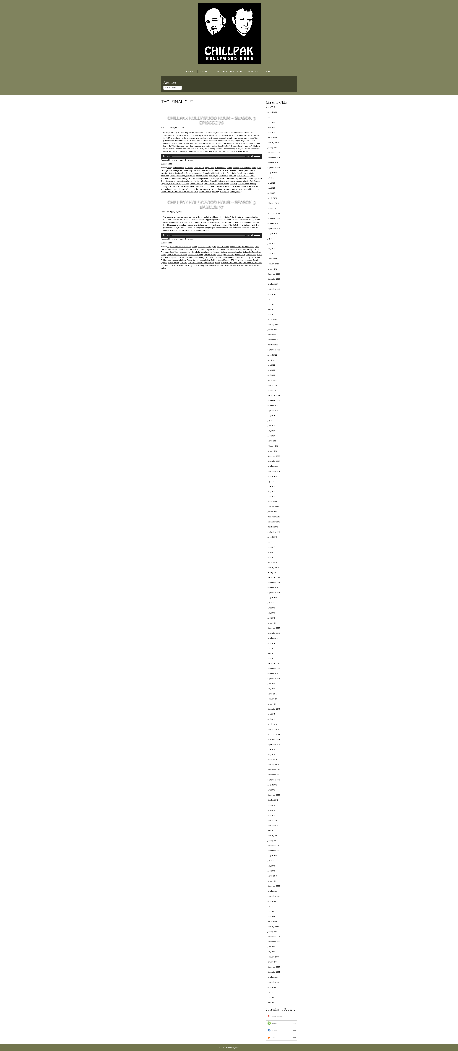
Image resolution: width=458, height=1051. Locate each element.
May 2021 (271, 431)
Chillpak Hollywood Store (229, 71)
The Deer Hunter (239, 186)
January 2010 (273, 881)
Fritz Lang (165, 252)
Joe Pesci (252, 252)
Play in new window (175, 160)
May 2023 (271, 309)
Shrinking (233, 184)
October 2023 (273, 284)
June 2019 (271, 547)
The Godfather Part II (169, 189)
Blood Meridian (223, 246)
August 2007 (272, 987)
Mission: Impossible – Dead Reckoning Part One (227, 178)
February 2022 (273, 385)
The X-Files (242, 189)
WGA (196, 192)
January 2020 (273, 512)
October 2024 (273, 223)
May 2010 (271, 866)
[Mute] (252, 156)
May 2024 (271, 249)
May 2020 (271, 491)
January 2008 (273, 962)
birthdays (164, 170)
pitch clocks (230, 181)
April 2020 (271, 496)
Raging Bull (248, 181)
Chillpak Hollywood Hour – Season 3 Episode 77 (211, 204)
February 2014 (273, 764)
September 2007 (274, 982)
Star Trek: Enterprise (195, 263)
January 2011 (273, 840)
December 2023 (274, 274)
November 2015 (274, 709)
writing (238, 192)
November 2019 (274, 522)
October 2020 (273, 466)
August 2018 (272, 598)
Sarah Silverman (210, 184)
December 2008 (274, 936)
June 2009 (271, 911)
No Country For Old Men (250, 257)
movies (178, 181)
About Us (190, 71)
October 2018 (273, 587)
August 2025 (272, 173)
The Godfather (252, 186)
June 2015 (271, 714)
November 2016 (274, 668)
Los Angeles (223, 176)
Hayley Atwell (237, 173)
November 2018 (274, 582)
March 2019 (272, 562)
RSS (170, 164)
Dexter (222, 249)
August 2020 (272, 476)
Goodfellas (174, 252)
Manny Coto (240, 254)
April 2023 (271, 314)
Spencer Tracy (243, 184)
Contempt (181, 249)
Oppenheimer (187, 181)
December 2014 (274, 734)
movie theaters (169, 181)
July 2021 (271, 421)
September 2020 (274, 471)
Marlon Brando (243, 176)
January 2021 (273, 451)
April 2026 (271, 132)
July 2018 (271, 603)
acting (169, 168)
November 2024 (274, 218)
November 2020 (274, 461)
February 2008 (273, 957)
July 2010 (271, 861)
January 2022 (273, 390)
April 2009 (271, 916)
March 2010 (272, 876)
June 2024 (271, 244)
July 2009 (271, 906)
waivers (190, 192)
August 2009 (272, 901)
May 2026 (271, 127)
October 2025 (273, 163)
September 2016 (274, 679)
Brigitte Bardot (248, 246)
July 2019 (271, 542)
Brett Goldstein (202, 170)
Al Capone (189, 168)
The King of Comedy (186, 189)
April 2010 (271, 871)
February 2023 (273, 324)
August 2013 (272, 785)
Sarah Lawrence (246, 260)
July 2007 (271, 992)
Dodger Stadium (175, 173)
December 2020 (274, 456)
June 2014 (271, 749)
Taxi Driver (210, 186)
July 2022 (271, 360)
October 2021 (273, 405)
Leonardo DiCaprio (195, 254)
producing (239, 181)
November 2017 (274, 633)
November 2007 (274, 972)
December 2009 (274, 886)
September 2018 (274, 593)
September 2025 (274, 168)
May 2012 (271, 810)
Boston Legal (174, 170)
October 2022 (273, 345)
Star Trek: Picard (182, 186)
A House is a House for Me (180, 246)
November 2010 (274, 850)
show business (223, 184)
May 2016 (271, 689)
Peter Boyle (209, 181)
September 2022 (274, 350)
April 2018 (271, 618)
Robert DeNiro (175, 184)
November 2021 (274, 400)
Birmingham (256, 168)
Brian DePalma (215, 170)
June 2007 (271, 997)
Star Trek (171, 186)
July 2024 (271, 238)
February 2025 (273, 203)
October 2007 (273, 977)
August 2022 (272, 355)
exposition (198, 173)
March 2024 (272, 259)
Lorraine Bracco (210, 254)
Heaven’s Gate (248, 173)
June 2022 (271, 365)
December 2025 (274, 152)
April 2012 (271, 815)
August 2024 (272, 233)
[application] (211, 156)
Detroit (252, 170)
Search (269, 71)
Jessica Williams (202, 176)
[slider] (257, 156)
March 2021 (272, 441)
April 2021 (271, 436)
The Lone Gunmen (202, 189)
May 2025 (271, 188)
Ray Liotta (200, 260)
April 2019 (271, 557)
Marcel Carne (251, 254)
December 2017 (274, 628)
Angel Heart (209, 168)
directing (164, 173)
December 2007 (274, 967)
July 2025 (271, 178)
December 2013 (274, 770)
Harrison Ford (225, 173)
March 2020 (272, 501)
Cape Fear (233, 170)
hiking (193, 252)
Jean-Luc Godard (241, 252)
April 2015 (271, 719)
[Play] (164, 156)
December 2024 (274, 213)
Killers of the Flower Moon (177, 254)
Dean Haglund (243, 170)
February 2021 (273, 446)
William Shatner (205, 192)
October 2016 (273, 673)
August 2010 (272, 856)
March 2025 (272, 198)
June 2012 (271, 805)
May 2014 (271, 754)
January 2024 (273, 269)
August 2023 (272, 294)
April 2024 (271, 254)
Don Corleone (187, 173)
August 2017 (272, 643)
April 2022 (271, 375)
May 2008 (271, 952)
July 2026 (271, 117)
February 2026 (273, 142)
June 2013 (271, 790)
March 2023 (272, 319)
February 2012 (273, 820)
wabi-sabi (244, 265)
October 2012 (273, 800)
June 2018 (271, 608)
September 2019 (274, 532)
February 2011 (273, 835)
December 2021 (274, 395)
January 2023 (273, 330)
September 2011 (274, 825)
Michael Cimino (175, 178)
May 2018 (271, 613)
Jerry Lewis (190, 176)
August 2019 (272, 537)
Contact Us (205, 71)
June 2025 (271, 183)
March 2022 (272, 380)
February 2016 (273, 699)
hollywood (165, 176)
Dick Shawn (230, 249)
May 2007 (271, 1002)
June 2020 (271, 486)
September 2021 (274, 410)
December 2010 (274, 845)
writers (232, 192)
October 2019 (273, 527)
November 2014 (274, 739)
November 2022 (274, 340)
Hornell (172, 176)
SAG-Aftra (185, 184)
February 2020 (273, 507)
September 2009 (274, 896)
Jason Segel (180, 176)
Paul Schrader (199, 181)
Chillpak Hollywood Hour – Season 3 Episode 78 (211, 120)
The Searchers (216, 189)
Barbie (229, 168)
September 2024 (274, 228)
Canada (225, 170)
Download (189, 160)
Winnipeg (215, 192)
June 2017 (271, 648)
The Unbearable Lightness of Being (190, 265)
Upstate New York (179, 192)
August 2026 (272, 112)
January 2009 (273, 931)
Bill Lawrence (245, 168)
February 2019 (273, 567)
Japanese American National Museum (219, 252)
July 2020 (271, 481)
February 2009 (273, 926)
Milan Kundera (215, 257)
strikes (202, 186)
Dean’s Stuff (254, 71)
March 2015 (272, 724)
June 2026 (271, 122)
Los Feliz (232, 176)
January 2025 (273, 208)
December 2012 (274, 795)
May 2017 (271, 653)
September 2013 (274, 780)
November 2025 (274, 157)
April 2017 (271, 658)
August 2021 (272, 415)
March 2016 (272, 694)
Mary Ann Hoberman (177, 257)
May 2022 (271, 370)
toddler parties (252, 189)
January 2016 (273, 704)
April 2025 (271, 193)
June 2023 (271, 304)
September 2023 (274, 289)
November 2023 (274, 279)
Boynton (192, 170)
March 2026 (272, 137)
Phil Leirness (220, 181)
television (228, 186)
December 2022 (274, 335)
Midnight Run (187, 178)
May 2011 (271, 830)
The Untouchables (230, 189)
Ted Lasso (220, 186)
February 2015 (273, 729)
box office (184, 170)
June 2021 (271, 426)
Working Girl (224, 192)
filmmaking (207, 173)
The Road (172, 265)
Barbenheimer (220, 168)
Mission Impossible (200, 178)
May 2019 (271, 552)
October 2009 (273, 891)
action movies (178, 168)
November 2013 (274, 775)
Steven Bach (194, 186)
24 (168, 246)
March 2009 (272, 921)
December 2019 (274, 517)
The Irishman (248, 263)
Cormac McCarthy (193, 249)
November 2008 (274, 942)
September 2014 (274, 744)
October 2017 (273, 638)
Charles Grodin (171, 249)
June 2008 (271, 947)
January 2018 (273, 623)
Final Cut (215, 173)
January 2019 (273, 572)
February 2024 (273, 264)
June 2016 (271, 684)
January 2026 (273, 147)
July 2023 (271, 299)
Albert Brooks (199, 168)
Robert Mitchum (224, 260)
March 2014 (272, 759)
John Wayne (213, 176)
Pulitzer (183, 260)
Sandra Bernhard (196, 184)
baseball (236, 168)
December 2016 (274, 663)
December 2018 (274, 577)
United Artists (166, 192)
